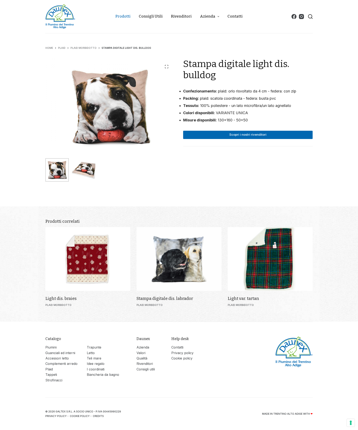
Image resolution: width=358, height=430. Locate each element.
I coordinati (95, 369)
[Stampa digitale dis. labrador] (179, 259)
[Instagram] (301, 16)
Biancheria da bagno (103, 375)
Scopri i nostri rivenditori (247, 135)
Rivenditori (181, 16)
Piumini (51, 347)
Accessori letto (57, 358)
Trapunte (94, 347)
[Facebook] (293, 16)
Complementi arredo (61, 364)
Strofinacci (53, 380)
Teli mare (94, 358)
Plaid (49, 369)
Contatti (235, 16)
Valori (141, 353)
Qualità (142, 358)
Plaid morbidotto (58, 305)
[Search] (310, 16)
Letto (91, 353)
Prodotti (123, 16)
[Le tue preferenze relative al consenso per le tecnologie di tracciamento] (351, 423)
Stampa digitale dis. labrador (165, 298)
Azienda (207, 16)
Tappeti (51, 375)
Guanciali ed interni (60, 353)
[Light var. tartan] (270, 259)
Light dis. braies (61, 298)
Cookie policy (181, 358)
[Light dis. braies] (87, 259)
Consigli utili (151, 16)
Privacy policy (182, 353)
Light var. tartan (243, 298)
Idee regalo (95, 364)
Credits (98, 416)
